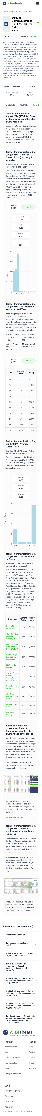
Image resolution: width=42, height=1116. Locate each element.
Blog (31, 1047)
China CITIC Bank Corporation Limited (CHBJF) (12, 646)
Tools (6, 1068)
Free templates (10, 1063)
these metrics (20, 801)
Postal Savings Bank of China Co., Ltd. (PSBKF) (12, 657)
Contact (32, 1068)
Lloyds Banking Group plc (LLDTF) (12, 687)
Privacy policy (9, 1096)
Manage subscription (12, 1074)
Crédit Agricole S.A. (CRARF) (11, 705)
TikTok (32, 1057)
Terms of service (11, 1101)
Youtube (32, 1052)
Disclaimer (8, 1107)
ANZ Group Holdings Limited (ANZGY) (12, 696)
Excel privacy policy (12, 1091)
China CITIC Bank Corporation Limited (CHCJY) (12, 636)
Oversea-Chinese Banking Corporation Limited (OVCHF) (12, 676)
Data (6, 1052)
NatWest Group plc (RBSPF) (11, 627)
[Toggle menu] (37, 3)
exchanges (31, 809)
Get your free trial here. (14, 817)
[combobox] (21, 11)
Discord (32, 1063)
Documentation (10, 1047)
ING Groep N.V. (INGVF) (11, 666)
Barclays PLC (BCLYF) (11, 713)
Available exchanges (12, 1057)
